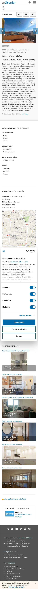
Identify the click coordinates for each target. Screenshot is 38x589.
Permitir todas (19, 322)
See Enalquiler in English (17, 587)
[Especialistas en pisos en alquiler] (8, 2)
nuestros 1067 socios (19, 262)
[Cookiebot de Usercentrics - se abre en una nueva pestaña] (27, 251)
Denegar (19, 336)
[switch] (33, 294)
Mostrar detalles (25, 315)
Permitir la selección (19, 329)
